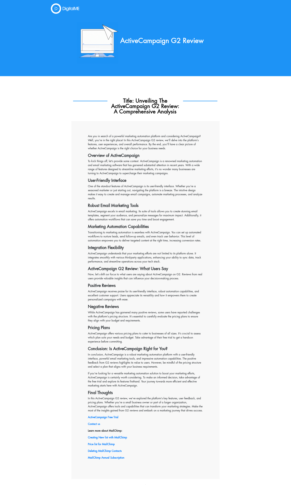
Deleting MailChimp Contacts (105, 451)
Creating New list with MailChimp (107, 437)
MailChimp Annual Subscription (106, 457)
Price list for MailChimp (101, 444)
